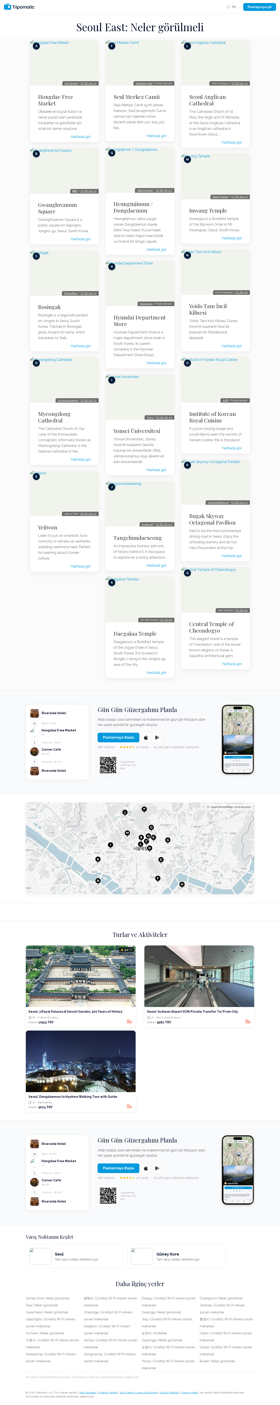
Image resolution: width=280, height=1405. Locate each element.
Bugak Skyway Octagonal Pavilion (212, 519)
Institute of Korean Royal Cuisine (212, 417)
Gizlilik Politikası (169, 1392)
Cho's (150, 417)
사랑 (225, 400)
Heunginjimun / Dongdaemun (133, 207)
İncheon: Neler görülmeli (45, 1333)
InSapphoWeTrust (218, 502)
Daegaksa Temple (135, 633)
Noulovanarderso (68, 400)
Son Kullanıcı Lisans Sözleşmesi (139, 1392)
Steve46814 (71, 293)
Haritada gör (81, 137)
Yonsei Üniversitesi (137, 430)
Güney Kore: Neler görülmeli (47, 1298)
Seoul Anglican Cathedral (207, 99)
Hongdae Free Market (55, 99)
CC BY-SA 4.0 (88, 83)
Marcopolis (146, 303)
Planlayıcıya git (260, 7)
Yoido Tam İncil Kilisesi (208, 309)
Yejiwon (47, 527)
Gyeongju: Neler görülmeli (162, 1340)
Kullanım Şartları (108, 1392)
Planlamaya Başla (118, 737)
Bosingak (49, 307)
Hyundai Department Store (140, 320)
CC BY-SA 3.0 (88, 191)
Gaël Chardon (145, 190)
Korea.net (147, 524)
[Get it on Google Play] (157, 737)
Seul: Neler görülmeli (42, 1305)
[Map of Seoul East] (140, 848)
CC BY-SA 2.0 (88, 513)
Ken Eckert (71, 83)
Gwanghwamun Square (57, 207)
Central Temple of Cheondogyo (211, 627)
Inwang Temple (208, 210)
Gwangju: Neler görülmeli (161, 1312)
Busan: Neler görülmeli (217, 1361)
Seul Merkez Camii (137, 96)
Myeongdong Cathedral (54, 417)
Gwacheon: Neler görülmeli (47, 1312)
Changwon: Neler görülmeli (221, 1298)
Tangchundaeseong (138, 537)
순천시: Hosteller (154, 1333)
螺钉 (75, 191)
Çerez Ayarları (189, 1392)
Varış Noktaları (87, 1392)
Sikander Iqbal (144, 83)
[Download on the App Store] (146, 737)
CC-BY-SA (166, 619)
